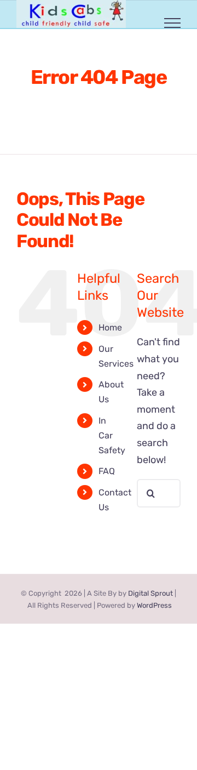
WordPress (154, 605)
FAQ (107, 471)
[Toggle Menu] (172, 23)
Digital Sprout (150, 593)
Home (110, 327)
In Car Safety (112, 435)
